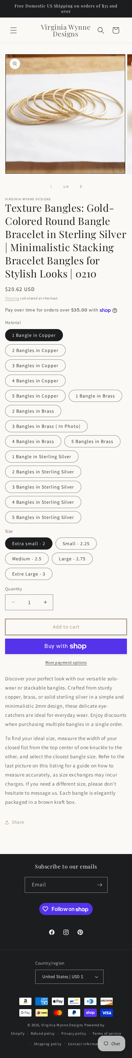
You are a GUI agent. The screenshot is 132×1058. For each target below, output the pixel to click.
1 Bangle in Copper (34, 335)
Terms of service (106, 1033)
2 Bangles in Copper (35, 350)
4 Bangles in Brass (33, 441)
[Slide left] (51, 186)
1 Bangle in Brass (95, 396)
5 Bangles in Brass (92, 441)
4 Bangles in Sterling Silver (43, 502)
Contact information (86, 1043)
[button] (13, 30)
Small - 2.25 (76, 543)
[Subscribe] (99, 885)
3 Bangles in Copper (35, 365)
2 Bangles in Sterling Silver (43, 472)
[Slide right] (80, 186)
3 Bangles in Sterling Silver (43, 487)
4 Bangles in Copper (35, 381)
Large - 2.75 (72, 559)
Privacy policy (73, 1033)
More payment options (66, 662)
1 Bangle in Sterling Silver (41, 456)
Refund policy (43, 1033)
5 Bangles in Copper (35, 396)
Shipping (12, 298)
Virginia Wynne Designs (62, 1025)
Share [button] (18, 822)
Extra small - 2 (28, 543)
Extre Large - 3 (28, 574)
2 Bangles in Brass (33, 411)
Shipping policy (48, 1043)
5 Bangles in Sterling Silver (43, 517)
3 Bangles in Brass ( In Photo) (46, 426)
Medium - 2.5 (27, 559)
